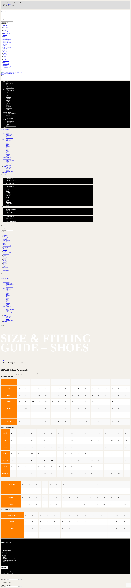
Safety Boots (6, 48)
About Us (6, 554)
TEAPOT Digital (10, 573)
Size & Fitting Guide (9, 558)
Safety (5, 45)
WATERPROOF (7, 111)
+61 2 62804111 (8, 4)
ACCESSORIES (7, 112)
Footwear (5, 32)
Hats (7, 143)
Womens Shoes (7, 67)
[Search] (1, 69)
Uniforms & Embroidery (10, 560)
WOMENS (5, 127)
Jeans (4, 36)
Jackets (5, 35)
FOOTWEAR (6, 81)
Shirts (5, 50)
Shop (4, 555)
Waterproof (6, 64)
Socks (5, 54)
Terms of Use (7, 552)
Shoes (5, 51)
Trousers (5, 59)
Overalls (5, 44)
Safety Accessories (7, 47)
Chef (4, 29)
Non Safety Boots (7, 42)
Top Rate (5, 56)
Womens (5, 65)
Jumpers (5, 38)
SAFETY (5, 119)
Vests (4, 62)
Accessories (6, 27)
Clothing (5, 30)
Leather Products (7, 39)
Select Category (6, 25)
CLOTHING (6, 89)
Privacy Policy (7, 550)
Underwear (6, 61)
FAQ (4, 557)
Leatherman (6, 41)
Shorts (5, 53)
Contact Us (6, 561)
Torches (5, 58)
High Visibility (7, 33)
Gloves (8, 124)
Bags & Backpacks (11, 113)
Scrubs (8, 100)
